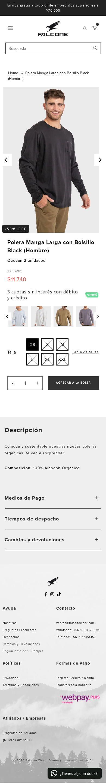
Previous (6, 160)
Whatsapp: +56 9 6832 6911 (78, 630)
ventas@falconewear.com (75, 623)
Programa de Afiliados (20, 733)
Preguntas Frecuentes (19, 630)
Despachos (11, 637)
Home (13, 73)
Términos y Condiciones (21, 685)
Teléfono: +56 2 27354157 (76, 637)
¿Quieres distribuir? (17, 740)
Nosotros (10, 623)
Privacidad (10, 678)
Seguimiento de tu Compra (23, 651)
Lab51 (89, 760)
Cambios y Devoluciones (21, 644)
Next (100, 160)
